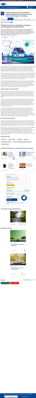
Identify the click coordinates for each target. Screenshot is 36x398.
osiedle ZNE (26, 139)
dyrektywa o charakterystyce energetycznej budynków (22, 141)
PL (11, 22)
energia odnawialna (11, 139)
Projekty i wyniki (7, 9)
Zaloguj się (27, 4)
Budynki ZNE (10, 68)
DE (1, 22)
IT (9, 22)
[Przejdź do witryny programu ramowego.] (2, 13)
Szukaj (32, 4)
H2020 (13, 9)
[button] (30, 4)
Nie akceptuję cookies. (25, 396)
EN (3, 22)
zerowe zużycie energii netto (6, 141)
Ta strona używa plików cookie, (8, 394)
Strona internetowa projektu (11, 179)
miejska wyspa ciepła (5, 144)
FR (7, 22)
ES (5, 22)
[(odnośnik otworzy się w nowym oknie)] (4, 3)
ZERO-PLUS (4, 139)
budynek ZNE (19, 139)
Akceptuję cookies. (11, 396)
